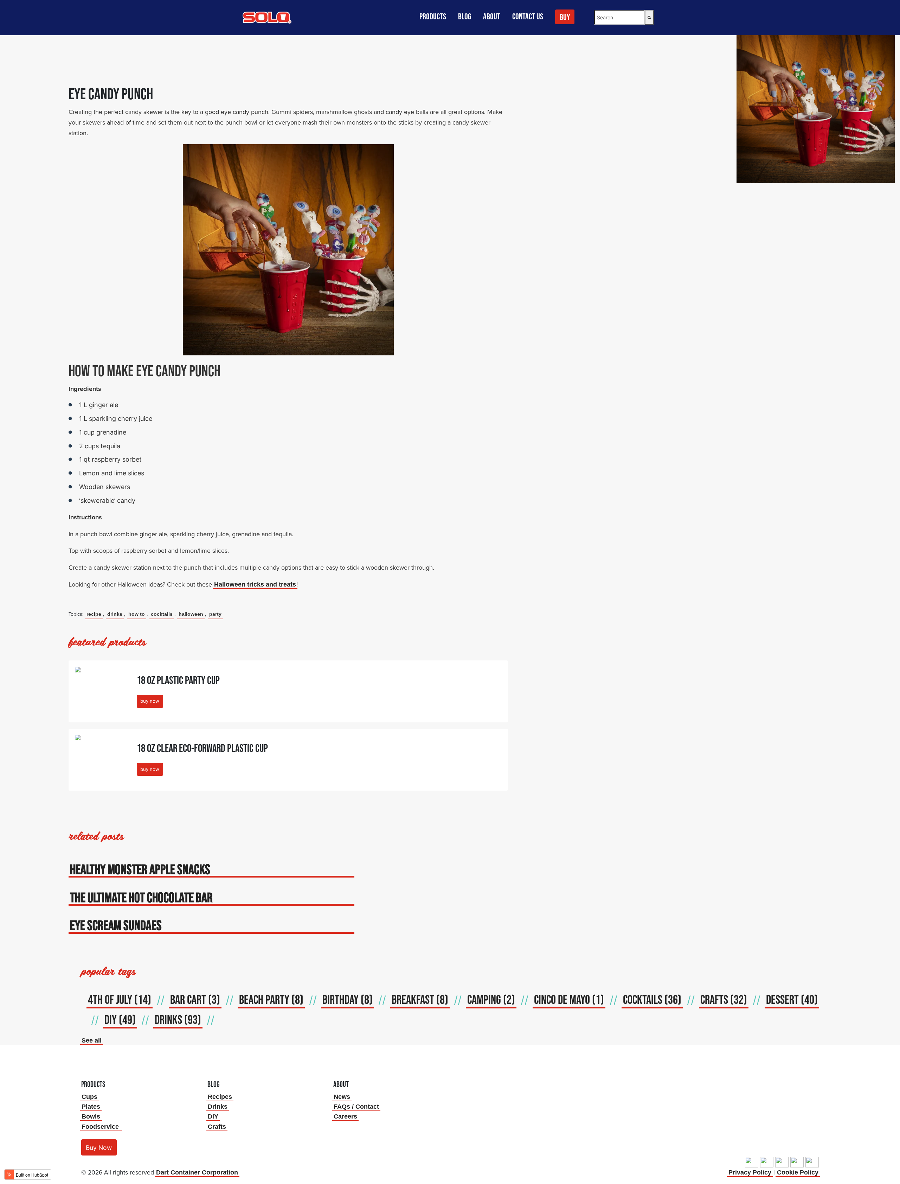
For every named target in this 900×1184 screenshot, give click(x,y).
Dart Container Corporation (197, 1172)
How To (136, 614)
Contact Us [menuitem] (527, 16)
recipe (93, 614)
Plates (91, 1106)
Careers (345, 1116)
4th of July (119, 999)
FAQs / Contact (356, 1106)
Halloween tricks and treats (255, 584)
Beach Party (271, 999)
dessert (792, 999)
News (342, 1096)
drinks (114, 614)
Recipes (220, 1096)
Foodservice (100, 1126)
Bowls (91, 1116)
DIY (120, 1019)
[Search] (649, 17)
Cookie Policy (797, 1172)
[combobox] (619, 17)
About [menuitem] (491, 16)
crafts (723, 999)
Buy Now (99, 1147)
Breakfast (420, 999)
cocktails (162, 614)
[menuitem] (565, 20)
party (215, 614)
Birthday (347, 999)
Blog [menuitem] (464, 16)
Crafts (217, 1126)
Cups (89, 1096)
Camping (491, 999)
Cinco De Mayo (569, 999)
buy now (149, 701)
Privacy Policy (749, 1172)
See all (92, 1040)
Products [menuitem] (432, 16)
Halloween (191, 614)
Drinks (217, 1106)
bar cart (195, 999)
